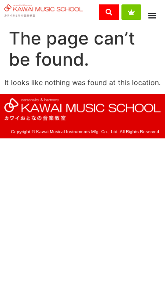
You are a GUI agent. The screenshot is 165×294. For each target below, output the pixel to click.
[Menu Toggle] (152, 15)
